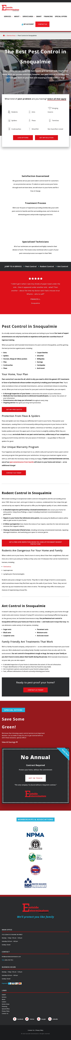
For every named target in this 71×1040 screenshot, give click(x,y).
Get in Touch (35, 778)
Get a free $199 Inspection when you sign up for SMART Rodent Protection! (35, 543)
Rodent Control (47, 266)
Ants (33, 112)
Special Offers (6, 1009)
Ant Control (62, 266)
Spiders (14, 120)
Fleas (34, 120)
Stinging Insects (53, 110)
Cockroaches (16, 129)
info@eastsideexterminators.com (11, 956)
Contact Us (5, 1013)
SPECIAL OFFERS (61, 16)
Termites (55, 120)
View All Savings (8, 742)
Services (4, 997)
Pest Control (31, 266)
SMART (39, 16)
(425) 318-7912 (9, 960)
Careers (4, 1002)
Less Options (23, 138)
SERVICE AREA (28, 16)
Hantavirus (7, 567)
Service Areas (5, 1004)
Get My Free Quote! (14, 409)
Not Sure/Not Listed (55, 129)
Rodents (14, 112)
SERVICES (7, 16)
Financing (4, 1006)
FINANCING (48, 16)
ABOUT (16, 16)
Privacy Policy (5, 1011)
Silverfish (35, 129)
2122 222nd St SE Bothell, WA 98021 (12, 934)
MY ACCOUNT (28, 24)
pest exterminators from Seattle (22, 462)
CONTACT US (42, 24)
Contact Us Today (13, 473)
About (3, 999)
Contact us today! (35, 690)
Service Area (11, 35)
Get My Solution (46, 138)
